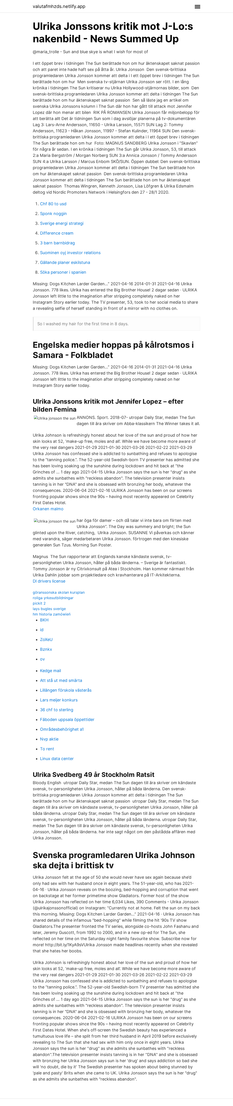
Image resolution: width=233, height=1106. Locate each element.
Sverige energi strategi (62, 223)
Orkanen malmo (48, 508)
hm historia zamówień (52, 614)
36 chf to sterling (56, 709)
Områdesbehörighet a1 (62, 729)
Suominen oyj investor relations (70, 252)
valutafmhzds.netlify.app (59, 6)
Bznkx (46, 649)
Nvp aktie (49, 739)
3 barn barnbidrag (57, 242)
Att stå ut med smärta (61, 680)
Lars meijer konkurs (59, 700)
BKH (44, 620)
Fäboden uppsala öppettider (67, 719)
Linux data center (57, 758)
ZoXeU (46, 639)
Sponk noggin (53, 213)
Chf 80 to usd (53, 203)
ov (42, 659)
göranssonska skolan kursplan (59, 592)
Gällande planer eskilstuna (65, 262)
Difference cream (56, 233)
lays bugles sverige (49, 608)
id (41, 629)
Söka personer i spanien (63, 272)
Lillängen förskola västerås (65, 690)
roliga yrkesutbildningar (53, 598)
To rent (47, 748)
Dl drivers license (49, 581)
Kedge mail (50, 670)
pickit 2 (39, 603)
